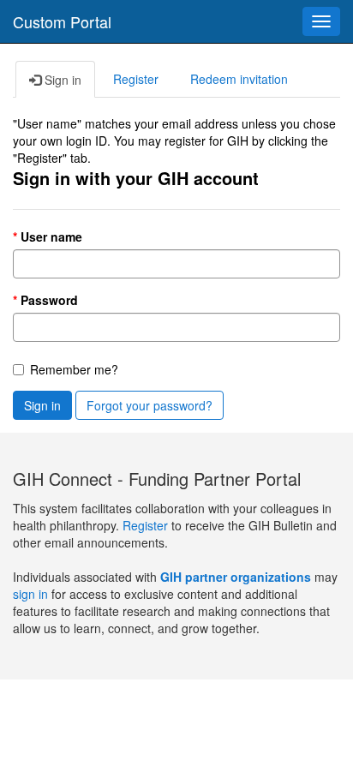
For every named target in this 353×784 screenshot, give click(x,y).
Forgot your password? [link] (149, 405)
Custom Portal (62, 21)
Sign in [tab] (61, 79)
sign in (30, 593)
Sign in (42, 405)
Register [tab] (136, 78)
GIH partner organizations (235, 576)
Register (147, 525)
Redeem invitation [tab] (239, 78)
